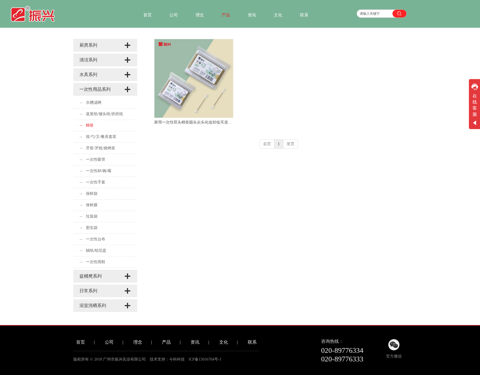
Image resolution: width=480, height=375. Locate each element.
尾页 (290, 144)
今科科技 (177, 359)
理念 (137, 342)
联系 (252, 342)
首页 (267, 144)
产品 (166, 342)
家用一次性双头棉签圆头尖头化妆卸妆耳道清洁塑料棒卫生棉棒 (193, 122)
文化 (223, 342)
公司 (109, 342)
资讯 (195, 342)
